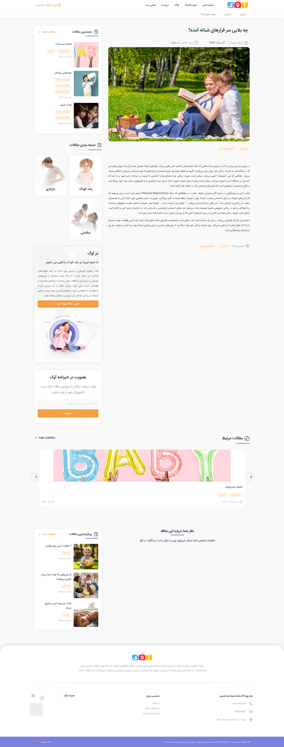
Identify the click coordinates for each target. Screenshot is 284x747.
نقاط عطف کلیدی (62, 91)
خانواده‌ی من (227, 149)
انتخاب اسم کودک (63, 44)
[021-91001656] (251, 704)
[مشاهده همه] (39, 32)
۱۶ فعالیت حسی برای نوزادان (58, 546)
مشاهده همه (49, 32)
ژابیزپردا (37, 742)
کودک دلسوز (65, 105)
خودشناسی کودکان (63, 73)
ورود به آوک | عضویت (46, 5)
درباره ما (165, 5)
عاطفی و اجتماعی (62, 85)
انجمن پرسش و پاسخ (151, 713)
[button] (34, 476)
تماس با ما (151, 5)
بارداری (243, 14)
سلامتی (228, 14)
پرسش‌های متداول (152, 708)
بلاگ (176, 5)
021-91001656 (239, 703)
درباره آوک (156, 703)
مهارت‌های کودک (208, 14)
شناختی (66, 552)
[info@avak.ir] (251, 711)
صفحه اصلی (208, 5)
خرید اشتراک (191, 5)
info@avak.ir (240, 711)
